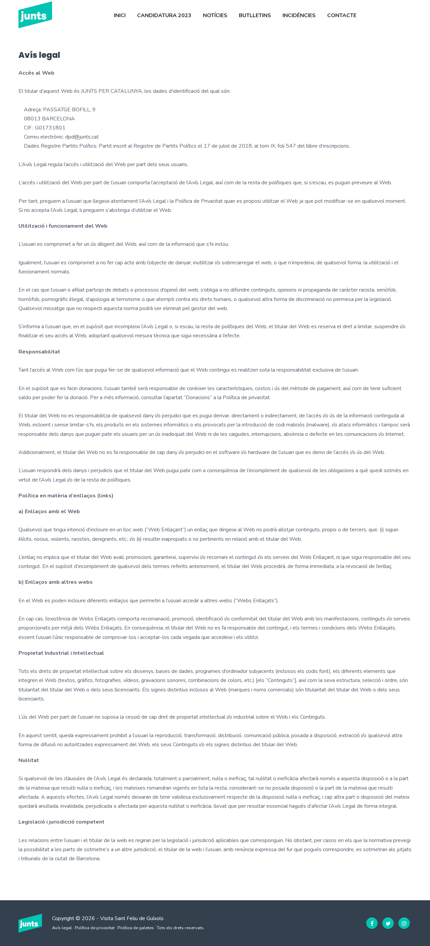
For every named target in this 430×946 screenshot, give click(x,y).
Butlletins (255, 15)
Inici (120, 15)
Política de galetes (136, 928)
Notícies (215, 15)
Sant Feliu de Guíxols (139, 918)
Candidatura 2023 (164, 15)
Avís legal (62, 928)
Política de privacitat (95, 928)
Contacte (341, 15)
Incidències (299, 15)
